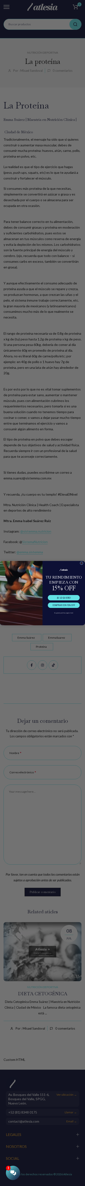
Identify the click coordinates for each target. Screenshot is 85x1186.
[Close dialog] (81, 563)
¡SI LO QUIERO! (64, 597)
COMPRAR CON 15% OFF (64, 605)
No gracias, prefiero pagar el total (63, 613)
